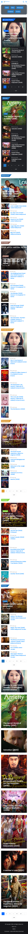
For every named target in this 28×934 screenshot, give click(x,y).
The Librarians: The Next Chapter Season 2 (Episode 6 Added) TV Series (17, 320)
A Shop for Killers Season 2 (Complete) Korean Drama (18, 374)
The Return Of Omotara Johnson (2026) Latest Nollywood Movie (17, 641)
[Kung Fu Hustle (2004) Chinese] (5, 540)
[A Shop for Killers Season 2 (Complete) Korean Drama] (5, 375)
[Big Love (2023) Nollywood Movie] (5, 234)
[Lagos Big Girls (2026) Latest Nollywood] (5, 226)
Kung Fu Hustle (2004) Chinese (17, 538)
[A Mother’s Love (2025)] (6, 159)
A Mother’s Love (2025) (16, 160)
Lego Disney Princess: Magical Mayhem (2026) (18, 74)
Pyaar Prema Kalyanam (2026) (17, 81)
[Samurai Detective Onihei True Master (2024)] (5, 564)
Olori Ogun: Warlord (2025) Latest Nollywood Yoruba (18, 655)
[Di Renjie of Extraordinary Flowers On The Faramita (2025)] (6, 63)
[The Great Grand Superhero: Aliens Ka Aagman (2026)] (5, 452)
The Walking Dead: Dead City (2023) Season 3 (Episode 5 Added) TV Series (17, 275)
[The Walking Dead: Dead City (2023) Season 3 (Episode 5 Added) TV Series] (5, 276)
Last (16, 90)
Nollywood (20, 7)
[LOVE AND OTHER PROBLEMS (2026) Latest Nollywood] (14, 190)
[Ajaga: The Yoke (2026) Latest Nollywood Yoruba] (4, 630)
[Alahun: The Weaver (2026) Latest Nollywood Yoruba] (5, 619)
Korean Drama (6, 330)
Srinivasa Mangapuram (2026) (17, 460)
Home (6, 7)
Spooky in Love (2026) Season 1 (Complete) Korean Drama (13, 687)
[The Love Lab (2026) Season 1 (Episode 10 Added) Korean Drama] (5, 399)
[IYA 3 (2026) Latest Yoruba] (5, 647)
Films (12, 7)
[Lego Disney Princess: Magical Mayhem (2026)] (6, 73)
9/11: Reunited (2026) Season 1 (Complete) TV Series (17, 287)
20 (22, 87)
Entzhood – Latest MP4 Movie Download (14, 931)
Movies (5, 98)
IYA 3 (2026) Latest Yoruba (16, 648)
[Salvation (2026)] (6, 57)
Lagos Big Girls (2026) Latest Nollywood (17, 226)
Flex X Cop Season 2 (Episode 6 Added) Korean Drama (18, 361)
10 (18, 87)
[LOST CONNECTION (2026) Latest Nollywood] (5, 206)
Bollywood (5, 421)
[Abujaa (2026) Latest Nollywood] (14, 601)
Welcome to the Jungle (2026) (17, 467)
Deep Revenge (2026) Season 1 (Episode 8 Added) (17, 307)
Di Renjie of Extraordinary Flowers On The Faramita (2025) (18, 66)
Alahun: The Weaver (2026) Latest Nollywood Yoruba (18, 617)
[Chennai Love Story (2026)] (5, 473)
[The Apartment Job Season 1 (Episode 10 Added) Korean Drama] (5, 387)
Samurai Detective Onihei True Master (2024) (18, 562)
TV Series (10, 11)
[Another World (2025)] (5, 576)
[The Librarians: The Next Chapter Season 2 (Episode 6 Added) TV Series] (5, 320)
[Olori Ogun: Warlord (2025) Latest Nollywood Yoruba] (5, 654)
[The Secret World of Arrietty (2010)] (6, 50)
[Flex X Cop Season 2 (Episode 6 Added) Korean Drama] (5, 363)
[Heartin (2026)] (5, 482)
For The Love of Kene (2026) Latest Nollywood (18, 213)
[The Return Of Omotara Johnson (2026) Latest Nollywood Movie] (5, 640)
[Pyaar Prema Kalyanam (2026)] (6, 81)
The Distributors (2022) (17, 409)
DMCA (14, 929)
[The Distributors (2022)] (5, 412)
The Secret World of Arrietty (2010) (18, 51)
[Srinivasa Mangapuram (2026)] (5, 459)
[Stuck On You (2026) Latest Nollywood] (5, 219)
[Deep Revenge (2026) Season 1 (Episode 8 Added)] (5, 308)
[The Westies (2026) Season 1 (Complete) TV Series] (5, 296)
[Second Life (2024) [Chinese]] (5, 531)
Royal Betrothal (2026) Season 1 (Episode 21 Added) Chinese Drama (17, 551)
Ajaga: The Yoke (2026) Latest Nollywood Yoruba (18, 628)
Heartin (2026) (15, 479)
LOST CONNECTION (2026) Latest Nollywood (18, 207)
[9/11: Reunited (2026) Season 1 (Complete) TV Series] (5, 286)
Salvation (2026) (17, 57)
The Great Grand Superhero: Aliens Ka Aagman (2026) (16, 453)
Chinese (4, 500)
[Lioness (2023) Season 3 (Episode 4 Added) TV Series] (14, 258)
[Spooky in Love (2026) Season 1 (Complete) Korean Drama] (14, 34)
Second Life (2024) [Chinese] (16, 531)
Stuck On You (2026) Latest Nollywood (16, 220)
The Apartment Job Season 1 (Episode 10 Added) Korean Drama (17, 386)
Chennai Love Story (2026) (16, 473)
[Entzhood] (6, 1)
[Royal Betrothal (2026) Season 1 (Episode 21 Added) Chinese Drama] (5, 552)
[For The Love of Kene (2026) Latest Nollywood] (5, 213)
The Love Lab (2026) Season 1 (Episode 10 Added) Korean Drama (17, 398)
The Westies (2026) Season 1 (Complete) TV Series (17, 295)
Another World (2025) (17, 574)
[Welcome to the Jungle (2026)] (5, 466)
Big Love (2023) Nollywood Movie (15, 233)
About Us (14, 926)
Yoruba (18, 11)
